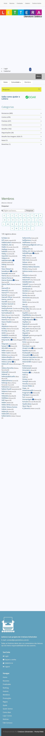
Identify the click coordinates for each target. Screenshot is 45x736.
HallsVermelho (7, 260)
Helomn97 (26, 280)
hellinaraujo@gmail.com (31, 245)
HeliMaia (5, 398)
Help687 (25, 284)
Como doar (7, 712)
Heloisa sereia (27, 271)
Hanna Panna (7, 278)
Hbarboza (5, 326)
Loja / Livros (7, 716)
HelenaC (5, 374)
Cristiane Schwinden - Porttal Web (30, 732)
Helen (4, 350)
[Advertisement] (22, 42)
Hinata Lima (27, 348)
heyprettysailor (28, 319)
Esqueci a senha (10, 659)
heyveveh (26, 324)
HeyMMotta (26, 315)
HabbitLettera (7, 242)
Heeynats (5, 344)
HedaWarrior (6, 337)
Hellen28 (5, 411)
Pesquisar (29, 210)
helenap (5, 383)
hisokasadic (26, 353)
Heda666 (5, 335)
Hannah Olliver (7, 297)
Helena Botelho (7, 357)
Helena (4, 355)
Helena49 (5, 372)
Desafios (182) (6, 129)
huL (24, 397)
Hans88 (5, 302)
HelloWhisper (27, 253)
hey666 (25, 313)
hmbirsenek (26, 368)
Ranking (6, 688)
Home (5, 3)
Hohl (24, 375)
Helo (24, 258)
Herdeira (25, 291)
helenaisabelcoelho (9, 376)
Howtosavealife (28, 390)
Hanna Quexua (7, 280)
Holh (24, 377)
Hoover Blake (27, 386)
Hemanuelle (27, 286)
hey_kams (26, 328)
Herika (25, 295)
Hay (3, 324)
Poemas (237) (6, 121)
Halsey (4, 264)
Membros (27, 82)
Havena (4, 319)
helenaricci (6, 387)
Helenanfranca (7, 380)
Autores (5, 691)
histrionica (26, 366)
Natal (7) (5, 140)
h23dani (5, 238)
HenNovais (26, 289)
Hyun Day (26, 406)
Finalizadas (20, 3)
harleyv (4, 306)
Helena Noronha (8, 368)
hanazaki (5, 273)
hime (24, 342)
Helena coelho (7, 359)
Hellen (4, 402)
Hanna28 (5, 288)
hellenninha (26, 238)
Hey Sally (25, 309)
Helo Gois (26, 260)
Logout (7, 666)
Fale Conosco (7, 723)
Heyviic (25, 326)
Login (5, 68)
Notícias (6, 719)
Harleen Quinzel (8, 304)
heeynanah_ (6, 340)
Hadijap (5, 249)
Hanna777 (6, 293)
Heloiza (25, 275)
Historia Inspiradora (29, 357)
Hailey (4, 254)
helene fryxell (7, 389)
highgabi (25, 335)
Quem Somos (8, 709)
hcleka (4, 328)
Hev (24, 304)
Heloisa (25, 264)
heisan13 (5, 346)
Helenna (5, 391)
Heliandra (5, 396)
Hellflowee (26, 242)
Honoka (25, 384)
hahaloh (5, 251)
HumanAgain (27, 399)
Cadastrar (7, 71)
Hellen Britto (6, 405)
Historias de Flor (28, 359)
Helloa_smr (26, 251)
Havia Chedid (7, 322)
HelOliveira (26, 277)
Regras (5, 702)
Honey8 (25, 381)
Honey (25, 379)
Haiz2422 (5, 256)
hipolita (25, 350)
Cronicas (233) (7, 125)
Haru (4, 315)
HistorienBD (27, 362)
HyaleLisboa (27, 404)
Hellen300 (5, 414)
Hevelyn (25, 306)
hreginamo (26, 393)
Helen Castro (6, 353)
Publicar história (36, 3)
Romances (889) (7, 113)
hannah (4, 295)
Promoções (7, 698)
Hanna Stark (6, 284)
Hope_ (24, 388)
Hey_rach (26, 331)
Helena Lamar (7, 362)
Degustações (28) (8, 133)
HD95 (4, 333)
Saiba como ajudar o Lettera (11, 97)
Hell (3, 400)
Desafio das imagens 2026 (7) (12, 136)
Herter (24, 302)
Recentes (12, 3)
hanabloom (6, 271)
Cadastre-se (8, 663)
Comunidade (15, 82)
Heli (3, 393)
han (3, 267)
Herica (24, 293)
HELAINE (5, 348)
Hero (24, 300)
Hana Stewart (7, 269)
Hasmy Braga (7, 317)
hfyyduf (25, 333)
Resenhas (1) (6, 144)
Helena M (5, 364)
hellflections (27, 240)
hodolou (25, 372)
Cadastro (27, 3)
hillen (24, 340)
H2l (3, 240)
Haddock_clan (7, 245)
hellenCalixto (6, 416)
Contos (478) (6, 117)
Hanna (4, 276)
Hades (4, 247)
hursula (25, 401)
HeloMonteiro (27, 282)
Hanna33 (5, 290)
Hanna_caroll (6, 299)
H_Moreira (26, 408)
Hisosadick (26, 355)
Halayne (5, 258)
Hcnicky (5, 331)
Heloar (25, 262)
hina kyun (26, 346)
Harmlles (5, 311)
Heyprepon (26, 317)
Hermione (26, 297)
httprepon (26, 395)
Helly (24, 255)
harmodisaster (7, 313)
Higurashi (26, 337)
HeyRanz (25, 322)
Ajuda (5, 705)
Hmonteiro (26, 370)
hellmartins (26, 249)
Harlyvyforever (7, 308)
